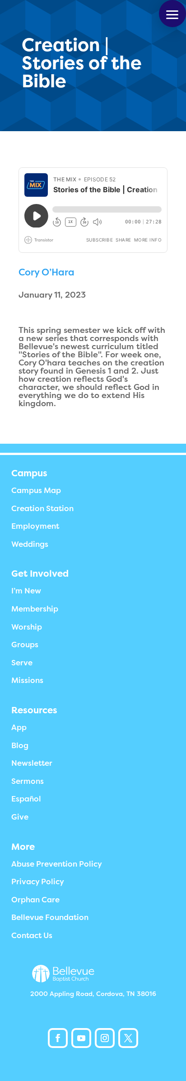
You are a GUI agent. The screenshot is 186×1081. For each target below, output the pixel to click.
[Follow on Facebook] (58, 1038)
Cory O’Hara (46, 272)
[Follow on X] (128, 1038)
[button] (172, 13)
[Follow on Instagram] (105, 1038)
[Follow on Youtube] (81, 1038)
